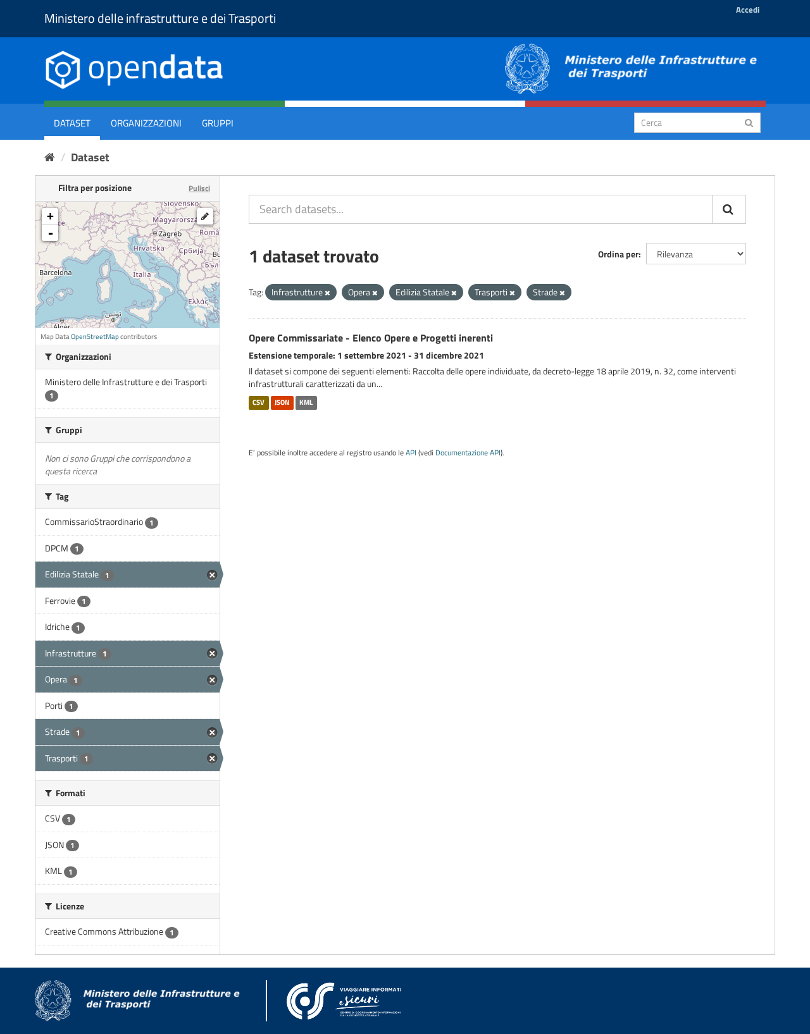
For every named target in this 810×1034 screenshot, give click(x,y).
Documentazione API (468, 453)
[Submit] (749, 121)
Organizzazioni (146, 123)
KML (306, 402)
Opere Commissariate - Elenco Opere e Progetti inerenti (371, 337)
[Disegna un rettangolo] (205, 216)
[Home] (49, 157)
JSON (282, 402)
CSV (258, 402)
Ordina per (618, 254)
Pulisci (199, 188)
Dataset (72, 123)
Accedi (747, 9)
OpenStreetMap (95, 336)
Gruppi (218, 123)
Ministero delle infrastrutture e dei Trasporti (160, 18)
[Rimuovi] (327, 293)
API (411, 453)
